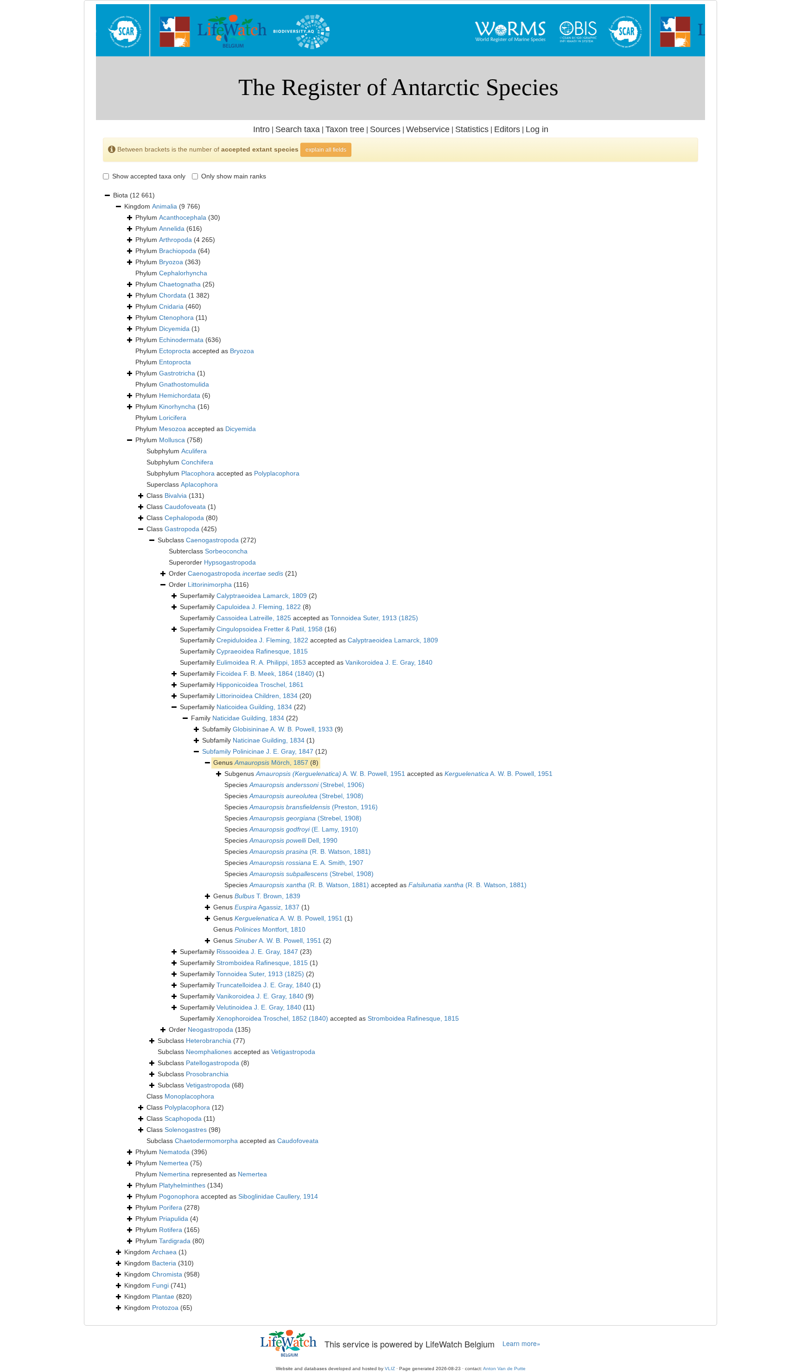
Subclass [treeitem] (207, 540)
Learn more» (521, 1343)
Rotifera (170, 1229)
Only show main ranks (233, 176)
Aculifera (194, 451)
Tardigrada (175, 1241)
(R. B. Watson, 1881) (310, 851)
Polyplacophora (276, 473)
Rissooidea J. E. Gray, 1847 (257, 951)
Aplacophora (199, 484)
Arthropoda (175, 239)
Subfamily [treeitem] (272, 729)
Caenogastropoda (212, 540)
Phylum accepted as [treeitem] (194, 351)
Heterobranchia (208, 1040)
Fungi (160, 1285)
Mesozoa (172, 428)
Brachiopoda (177, 250)
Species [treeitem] (294, 784)
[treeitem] (264, 751)
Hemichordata (179, 395)
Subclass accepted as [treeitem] (236, 1051)
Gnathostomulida (184, 384)
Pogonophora (179, 1196)
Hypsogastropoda (230, 562)
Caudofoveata (185, 506)
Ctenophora (176, 317)
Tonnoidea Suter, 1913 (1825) (374, 618)
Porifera (170, 1207)
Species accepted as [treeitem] (375, 885)
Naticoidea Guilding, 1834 (254, 707)
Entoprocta (175, 362)
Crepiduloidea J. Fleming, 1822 (262, 640)
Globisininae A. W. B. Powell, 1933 (283, 729)
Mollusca (172, 440)
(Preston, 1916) (313, 807)
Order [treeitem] (233, 573)
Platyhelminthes (182, 1185)
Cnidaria (171, 306)
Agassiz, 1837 (267, 907)
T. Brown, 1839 (267, 896)
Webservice (428, 129)
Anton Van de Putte (504, 1368)
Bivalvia (176, 495)
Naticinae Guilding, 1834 (269, 740)
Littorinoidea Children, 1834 (257, 695)
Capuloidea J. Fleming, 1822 (258, 606)
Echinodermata (181, 339)
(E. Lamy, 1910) (303, 829)
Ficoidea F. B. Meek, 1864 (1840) (265, 673)
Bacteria (164, 1263)
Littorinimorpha (210, 584)
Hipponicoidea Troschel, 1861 (260, 684)
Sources (385, 129)
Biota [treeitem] (134, 195)
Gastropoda (182, 529)
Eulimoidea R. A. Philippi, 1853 (261, 662)
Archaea (164, 1252)
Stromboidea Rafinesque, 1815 (262, 962)
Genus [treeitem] (265, 762)
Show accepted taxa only (148, 176)
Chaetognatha (180, 284)
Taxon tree (344, 129)
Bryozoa (171, 262)
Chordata (172, 295)
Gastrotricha (177, 373)
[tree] (400, 752)
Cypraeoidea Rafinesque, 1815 (262, 651)
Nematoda (174, 1152)
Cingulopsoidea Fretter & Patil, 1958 (269, 629)
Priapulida (173, 1218)
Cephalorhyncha (183, 273)
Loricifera (172, 417)
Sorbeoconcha (226, 551)
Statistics (472, 129)
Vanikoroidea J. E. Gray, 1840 (388, 662)
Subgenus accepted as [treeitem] (388, 773)
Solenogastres (186, 1129)
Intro (261, 129)
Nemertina (174, 1174)
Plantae (163, 1296)
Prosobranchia (207, 1074)
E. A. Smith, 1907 (306, 862)
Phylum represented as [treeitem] (201, 1174)
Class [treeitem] (175, 495)
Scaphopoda (183, 1118)
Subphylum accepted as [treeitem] (222, 473)
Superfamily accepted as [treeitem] (299, 618)
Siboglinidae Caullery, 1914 (278, 1196)
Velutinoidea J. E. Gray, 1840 (258, 1007)
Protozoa (165, 1307)
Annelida (171, 228)
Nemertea (173, 1163)
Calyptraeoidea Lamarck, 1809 (261, 595)
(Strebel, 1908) (306, 796)
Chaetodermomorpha (206, 1140)
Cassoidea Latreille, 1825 (253, 618)
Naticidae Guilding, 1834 (248, 718)
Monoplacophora (189, 1096)
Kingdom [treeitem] (162, 206)
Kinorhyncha (177, 406)
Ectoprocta (175, 351)
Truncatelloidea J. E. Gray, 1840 (263, 985)
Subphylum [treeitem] (176, 451)
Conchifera (197, 462)
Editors (507, 129)
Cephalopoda (184, 517)
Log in (537, 129)
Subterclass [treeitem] (208, 551)
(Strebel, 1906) (306, 784)
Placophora (198, 473)
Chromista (167, 1274)
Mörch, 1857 (271, 762)
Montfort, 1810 (270, 929)
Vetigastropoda (293, 1051)
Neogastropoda (210, 1029)
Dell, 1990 (293, 840)
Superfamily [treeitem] (248, 595)
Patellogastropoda (212, 1063)
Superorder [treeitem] (212, 562)
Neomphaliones (209, 1051)
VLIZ (390, 1368)
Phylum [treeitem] (177, 217)
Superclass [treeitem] (182, 484)
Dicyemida (174, 328)
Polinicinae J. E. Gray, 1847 (273, 751)
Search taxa (297, 129)
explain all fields (325, 149)
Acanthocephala (182, 217)
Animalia (164, 206)
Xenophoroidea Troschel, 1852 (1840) (272, 1018)
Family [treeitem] (244, 718)
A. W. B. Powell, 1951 (330, 773)
